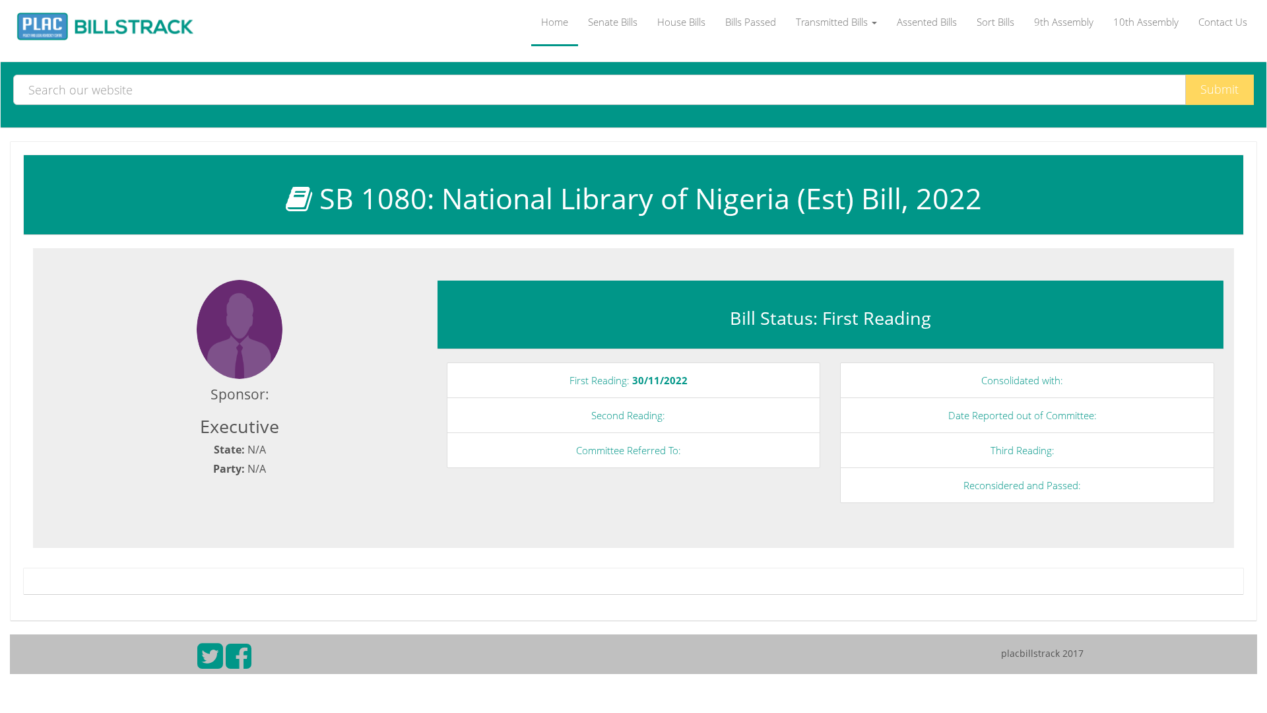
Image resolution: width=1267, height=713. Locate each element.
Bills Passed (750, 21)
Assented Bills (927, 21)
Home (554, 21)
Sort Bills (995, 21)
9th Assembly (1063, 21)
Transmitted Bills (833, 21)
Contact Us (1222, 21)
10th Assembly (1146, 21)
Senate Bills (612, 21)
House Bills (681, 21)
